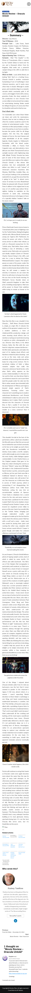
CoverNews (11, 990)
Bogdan (11, 956)
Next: (19, 935)
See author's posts (15, 916)
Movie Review (6, 11)
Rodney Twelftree (15, 888)
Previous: (13, 931)
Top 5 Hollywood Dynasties (13, 846)
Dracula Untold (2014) (22, 853)
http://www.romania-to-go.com (18, 973)
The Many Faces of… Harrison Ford (21, 846)
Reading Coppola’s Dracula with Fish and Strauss (13, 855)
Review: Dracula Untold (6, 837)
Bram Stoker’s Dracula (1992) (6, 845)
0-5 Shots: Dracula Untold (22, 837)
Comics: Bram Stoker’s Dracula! (6, 854)
